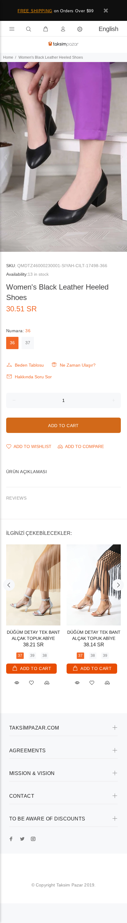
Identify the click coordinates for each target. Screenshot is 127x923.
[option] (63, 157)
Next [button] (121, 157)
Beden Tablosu (29, 365)
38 (45, 655)
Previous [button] (6, 157)
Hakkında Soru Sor (33, 376)
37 (27, 342)
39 (32, 655)
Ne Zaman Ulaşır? (78, 365)
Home (8, 57)
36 (12, 342)
